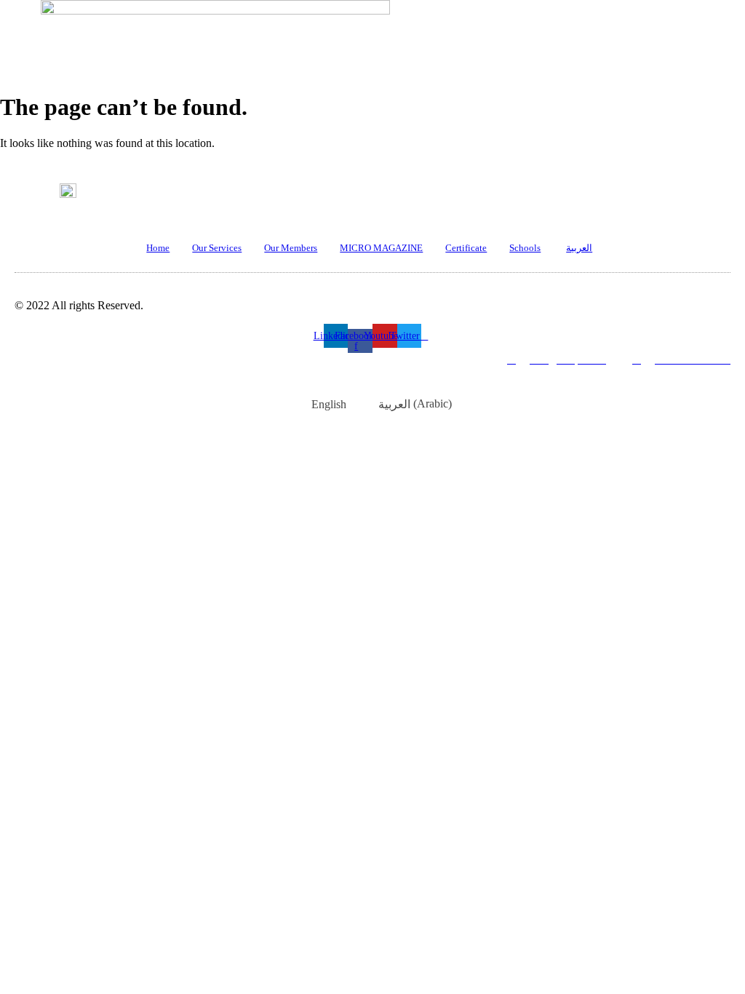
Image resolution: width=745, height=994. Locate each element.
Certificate (466, 247)
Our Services (217, 247)
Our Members (290, 247)
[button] (360, 122)
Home (158, 247)
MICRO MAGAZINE (381, 247)
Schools (525, 247)
